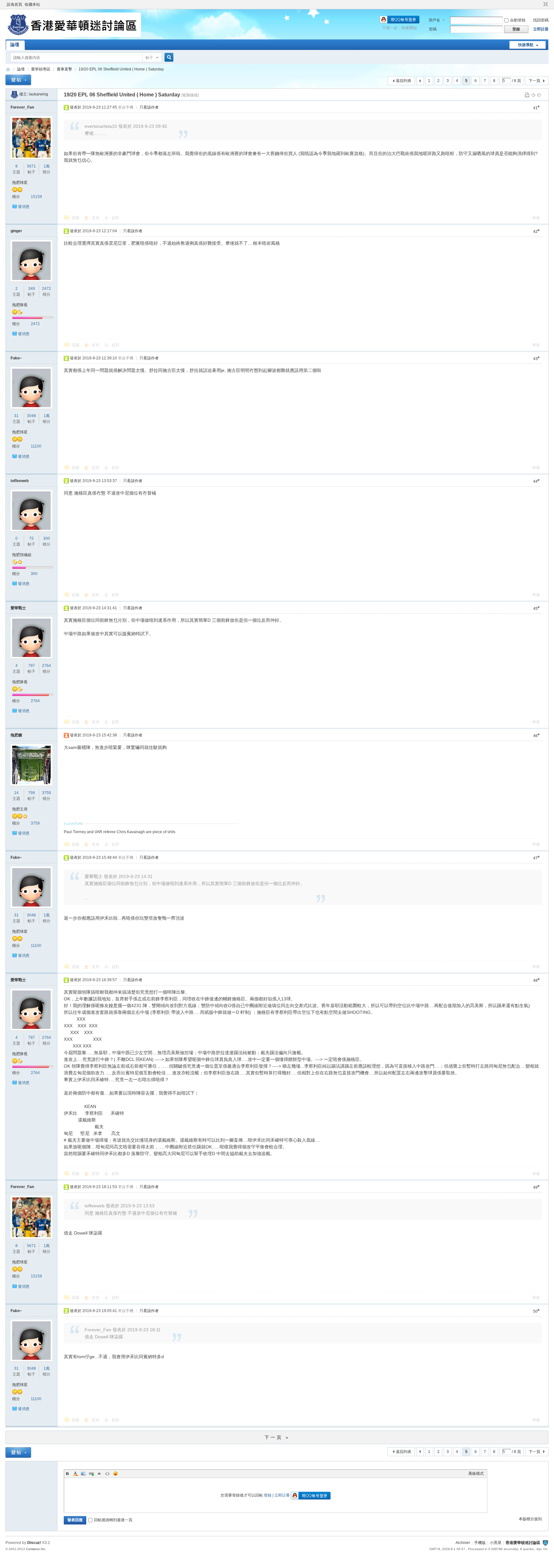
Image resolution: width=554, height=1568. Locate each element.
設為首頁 (14, 4)
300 (46, 538)
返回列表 (403, 80)
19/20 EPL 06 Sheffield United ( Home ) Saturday (121, 69)
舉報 (536, 218)
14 (16, 793)
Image (83, 1473)
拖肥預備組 (21, 555)
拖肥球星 (20, 182)
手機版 (480, 1542)
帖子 (149, 57)
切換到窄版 (545, 4)
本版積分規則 (530, 1519)
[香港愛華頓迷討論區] (73, 35)
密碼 (433, 29)
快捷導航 (525, 45)
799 (31, 793)
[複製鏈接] (190, 95)
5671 (31, 166)
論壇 (14, 44)
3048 (31, 416)
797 (31, 665)
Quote (99, 1473)
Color (75, 1473)
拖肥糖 (16, 735)
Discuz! (34, 1542)
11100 (36, 446)
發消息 (23, 206)
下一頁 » (277, 1437)
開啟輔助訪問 (539, 4)
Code (107, 1473)
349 (31, 288)
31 (16, 416)
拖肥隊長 (20, 305)
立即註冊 (541, 29)
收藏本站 (32, 4)
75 (31, 538)
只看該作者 (149, 107)
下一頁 (534, 80)
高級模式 (476, 1473)
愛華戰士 (18, 608)
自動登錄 (517, 20)
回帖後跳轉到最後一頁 (113, 1520)
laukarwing (38, 94)
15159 (36, 196)
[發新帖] (18, 80)
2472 (46, 288)
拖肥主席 (20, 809)
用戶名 (434, 20)
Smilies (115, 1473)
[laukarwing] (14, 94)
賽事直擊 (64, 69)
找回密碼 (541, 20)
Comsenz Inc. (36, 1549)
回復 (76, 218)
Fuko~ (16, 358)
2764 (46, 665)
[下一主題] (539, 95)
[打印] (527, 95)
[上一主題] (533, 95)
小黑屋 (495, 1542)
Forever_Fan (22, 107)
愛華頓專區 (40, 69)
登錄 (268, 1495)
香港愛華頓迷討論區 (8, 69)
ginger (16, 231)
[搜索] (168, 57)
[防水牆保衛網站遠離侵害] (545, 1542)
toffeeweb (20, 481)
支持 (96, 218)
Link (91, 1473)
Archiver (463, 1542)
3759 (46, 793)
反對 (115, 218)
